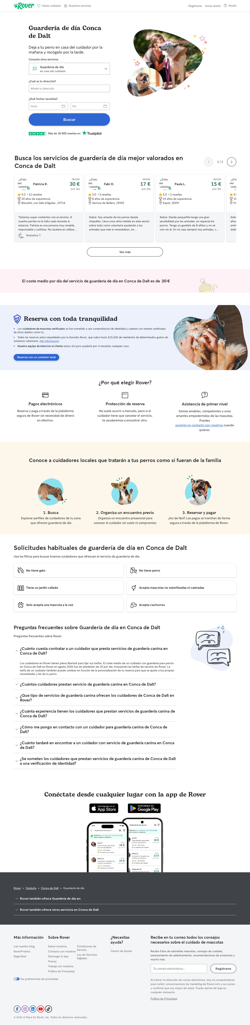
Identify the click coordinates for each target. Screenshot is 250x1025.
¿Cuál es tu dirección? (42, 81)
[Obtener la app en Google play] (144, 808)
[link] (69, 119)
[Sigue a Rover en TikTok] (48, 1009)
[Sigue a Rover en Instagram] (25, 1009)
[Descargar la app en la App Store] (104, 808)
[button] (77, 6)
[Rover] (24, 6)
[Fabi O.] (119, 208)
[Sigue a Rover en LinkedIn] (32, 1009)
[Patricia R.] (48, 208)
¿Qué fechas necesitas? (43, 99)
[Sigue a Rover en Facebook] (17, 1009)
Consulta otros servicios (43, 59)
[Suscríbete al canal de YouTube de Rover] (40, 1009)
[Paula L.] (190, 208)
